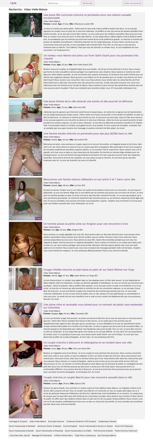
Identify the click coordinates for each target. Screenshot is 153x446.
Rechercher (88, 3)
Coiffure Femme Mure (63, 435)
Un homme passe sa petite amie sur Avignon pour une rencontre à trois (86, 223)
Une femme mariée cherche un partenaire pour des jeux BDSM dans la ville (88, 133)
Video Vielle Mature (38, 421)
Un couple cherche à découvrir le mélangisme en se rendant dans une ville (88, 342)
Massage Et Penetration (42, 435)
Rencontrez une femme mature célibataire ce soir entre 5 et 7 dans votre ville (89, 179)
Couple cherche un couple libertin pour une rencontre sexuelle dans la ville (88, 377)
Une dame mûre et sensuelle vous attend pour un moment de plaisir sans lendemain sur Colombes (93, 306)
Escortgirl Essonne (56, 421)
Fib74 (13, 3)
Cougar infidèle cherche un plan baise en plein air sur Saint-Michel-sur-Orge (89, 269)
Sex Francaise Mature (107, 435)
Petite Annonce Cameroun (126, 431)
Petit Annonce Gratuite (103, 431)
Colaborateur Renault (107, 421)
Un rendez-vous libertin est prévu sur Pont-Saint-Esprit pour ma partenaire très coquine (91, 57)
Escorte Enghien (70, 426)
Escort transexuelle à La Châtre (78, 431)
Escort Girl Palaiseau (124, 426)
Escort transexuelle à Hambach (22, 426)
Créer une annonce (132, 3)
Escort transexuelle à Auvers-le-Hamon (96, 426)
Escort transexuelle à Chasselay (49, 431)
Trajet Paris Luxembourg (85, 435)
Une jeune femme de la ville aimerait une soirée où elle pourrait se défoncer (88, 101)
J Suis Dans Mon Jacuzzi (19, 435)
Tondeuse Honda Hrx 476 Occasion (81, 421)
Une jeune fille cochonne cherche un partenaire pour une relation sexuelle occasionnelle (87, 16)
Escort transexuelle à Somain (21, 431)
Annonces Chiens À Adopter (49, 426)
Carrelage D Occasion (18, 421)
